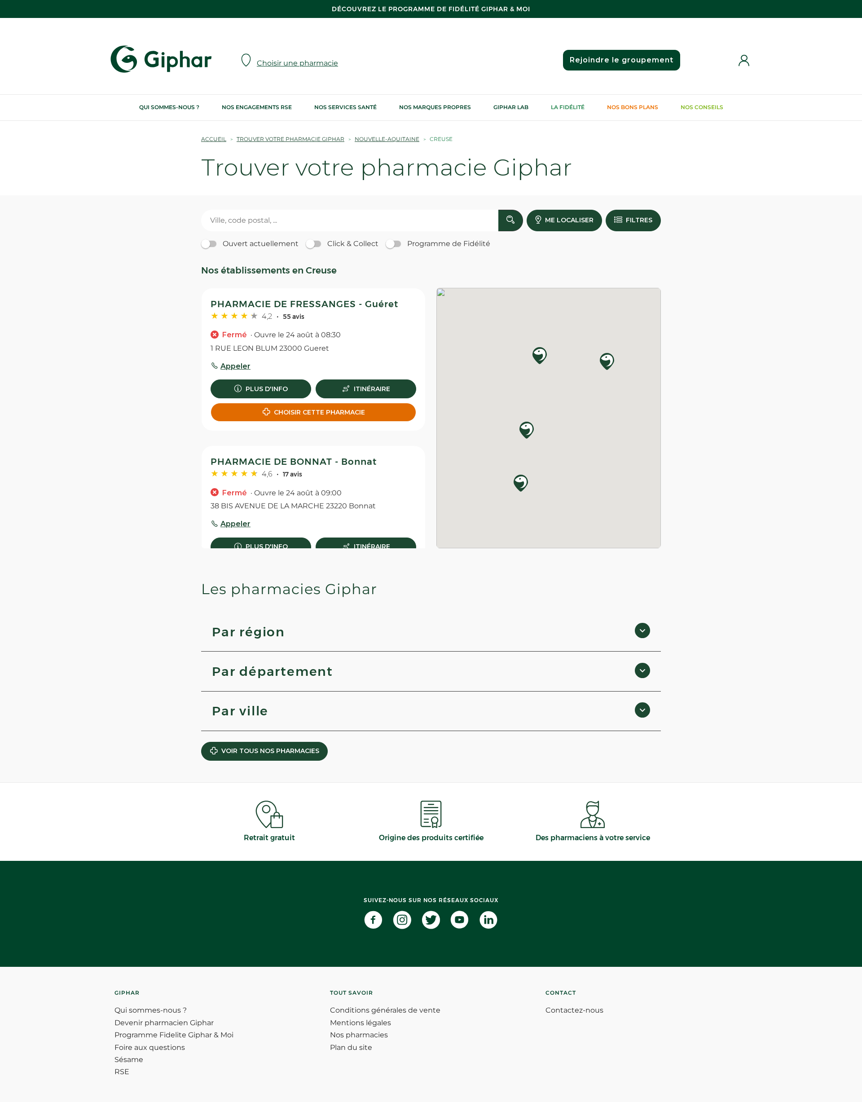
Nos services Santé (345, 107)
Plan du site (351, 1047)
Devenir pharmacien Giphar (164, 1022)
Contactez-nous (574, 1010)
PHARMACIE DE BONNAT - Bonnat (294, 461)
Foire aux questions (149, 1047)
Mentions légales (360, 1022)
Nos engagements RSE (257, 107)
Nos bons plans (632, 107)
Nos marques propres (435, 107)
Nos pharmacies (359, 1035)
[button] (539, 356)
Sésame (128, 1059)
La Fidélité (568, 107)
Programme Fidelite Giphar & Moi (173, 1035)
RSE (121, 1071)
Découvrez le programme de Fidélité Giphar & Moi (431, 9)
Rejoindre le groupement (621, 60)
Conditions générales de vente (385, 1010)
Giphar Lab (510, 107)
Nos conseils (702, 107)
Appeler (235, 366)
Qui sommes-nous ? (169, 107)
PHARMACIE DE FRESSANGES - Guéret (304, 304)
